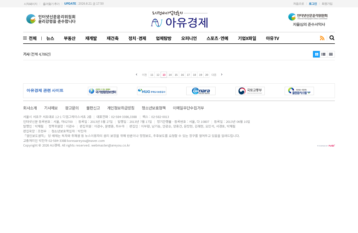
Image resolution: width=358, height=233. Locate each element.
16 (182, 75)
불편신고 (93, 108)
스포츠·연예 (217, 38)
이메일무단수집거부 (188, 108)
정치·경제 (137, 38)
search (332, 38)
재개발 (91, 38)
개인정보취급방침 (120, 108)
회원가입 (327, 3)
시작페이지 (30, 4)
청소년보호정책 (154, 108)
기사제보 (51, 108)
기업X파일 (247, 38)
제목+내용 (331, 54)
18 (194, 75)
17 (188, 75)
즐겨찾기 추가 (51, 4)
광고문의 (72, 108)
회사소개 (30, 108)
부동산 (69, 38)
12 (157, 75)
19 (200, 75)
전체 (32, 38)
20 (206, 75)
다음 (213, 75)
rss (322, 38)
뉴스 (50, 38)
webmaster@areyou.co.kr (110, 145)
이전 (144, 75)
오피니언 (189, 38)
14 (170, 75)
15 (176, 75)
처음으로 (298, 3)
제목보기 (316, 54)
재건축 (112, 38)
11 (151, 75)
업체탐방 (163, 38)
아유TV (272, 38)
